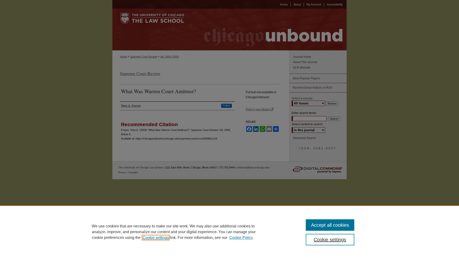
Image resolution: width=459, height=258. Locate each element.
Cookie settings (155, 238)
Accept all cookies (330, 225)
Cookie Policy (241, 238)
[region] (229, 231)
